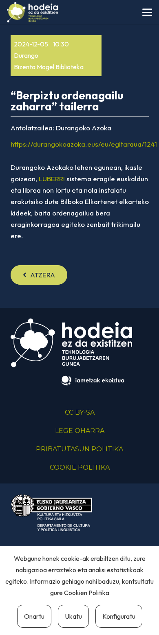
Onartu (34, 616)
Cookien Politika (86, 593)
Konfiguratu (118, 616)
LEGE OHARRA (79, 431)
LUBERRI (52, 178)
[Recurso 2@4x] (51, 512)
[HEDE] (32, 12)
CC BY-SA (80, 412)
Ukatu (73, 616)
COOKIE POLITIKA (80, 467)
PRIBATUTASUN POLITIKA (79, 449)
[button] (147, 12)
